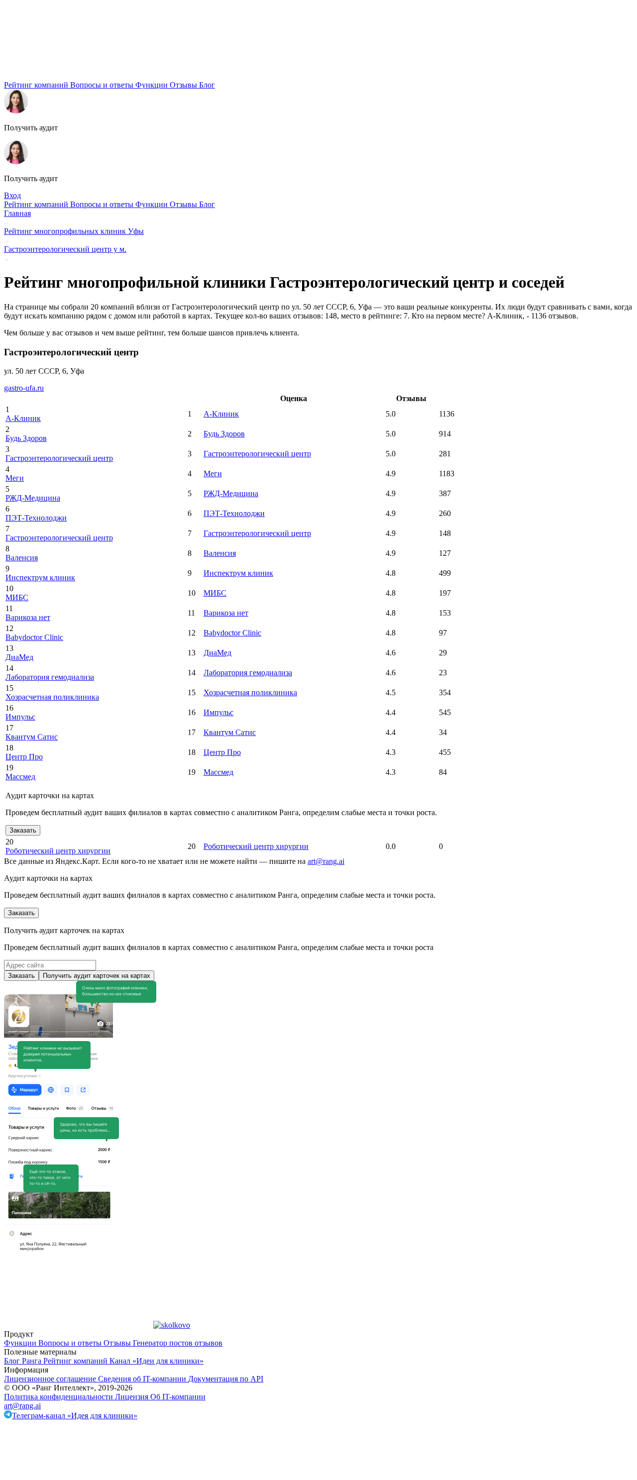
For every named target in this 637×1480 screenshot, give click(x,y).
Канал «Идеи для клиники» (156, 1361)
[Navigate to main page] (78, 76)
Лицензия (132, 1396)
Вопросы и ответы (102, 85)
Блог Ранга (23, 1361)
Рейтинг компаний (37, 85)
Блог (207, 85)
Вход (12, 195)
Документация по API (225, 1378)
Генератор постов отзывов (177, 1343)
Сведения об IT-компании (143, 1378)
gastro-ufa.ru (24, 388)
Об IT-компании (178, 1396)
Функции (152, 85)
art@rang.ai (22, 1405)
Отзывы (184, 85)
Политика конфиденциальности (59, 1396)
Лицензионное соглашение (51, 1378)
